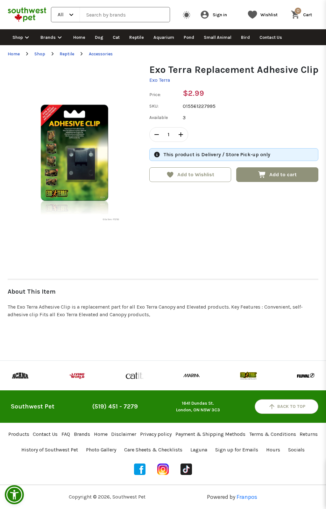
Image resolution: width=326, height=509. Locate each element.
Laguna (198, 450)
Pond (189, 37)
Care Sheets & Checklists (153, 450)
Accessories (101, 54)
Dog (99, 37)
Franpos (247, 496)
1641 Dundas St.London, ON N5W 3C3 (198, 407)
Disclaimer (123, 434)
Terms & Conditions (272, 434)
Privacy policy (156, 434)
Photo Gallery (101, 450)
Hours (273, 450)
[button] (14, 495)
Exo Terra (159, 80)
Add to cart (283, 174)
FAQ (65, 434)
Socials (296, 450)
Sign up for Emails (236, 450)
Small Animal (217, 37)
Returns (309, 434)
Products (18, 434)
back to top (291, 406)
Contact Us (270, 37)
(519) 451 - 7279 (115, 406)
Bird (245, 37)
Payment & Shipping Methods (210, 434)
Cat (116, 37)
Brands (48, 37)
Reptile (136, 37)
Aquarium (163, 37)
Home (79, 37)
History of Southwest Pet (49, 450)
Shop (17, 37)
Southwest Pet (32, 406)
